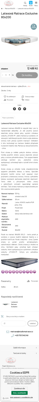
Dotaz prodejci (29, 96)
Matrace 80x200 (10, 8)
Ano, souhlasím (19, 393)
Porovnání (10, 100)
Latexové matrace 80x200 (26, 8)
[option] (19, 40)
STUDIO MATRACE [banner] (8, 4)
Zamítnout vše (19, 388)
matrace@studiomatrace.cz (22, 331)
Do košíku (27, 75)
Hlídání (27, 100)
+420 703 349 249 (21, 335)
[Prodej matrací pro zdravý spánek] (1, 8)
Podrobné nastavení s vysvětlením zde (19, 397)
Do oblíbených (11, 96)
